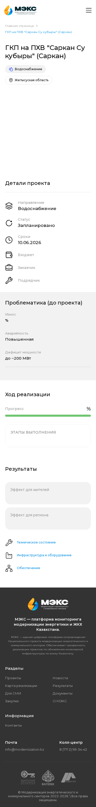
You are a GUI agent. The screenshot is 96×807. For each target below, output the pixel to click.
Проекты (13, 678)
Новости (60, 678)
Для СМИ (13, 693)
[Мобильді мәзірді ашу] (88, 10)
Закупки (12, 701)
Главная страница (19, 26)
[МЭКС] (20, 10)
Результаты (63, 686)
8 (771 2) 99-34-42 (73, 749)
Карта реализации (21, 686)
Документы (62, 693)
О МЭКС (60, 701)
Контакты (13, 725)
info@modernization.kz (24, 749)
